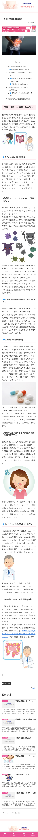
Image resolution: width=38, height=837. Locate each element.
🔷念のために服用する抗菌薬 (19, 69)
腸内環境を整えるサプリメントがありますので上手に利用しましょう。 (18, 634)
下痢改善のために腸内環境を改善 (19, 99)
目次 (16, 62)
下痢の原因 (7, 683)
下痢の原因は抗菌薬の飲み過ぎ (16, 66)
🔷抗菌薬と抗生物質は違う (19, 84)
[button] (34, 481)
